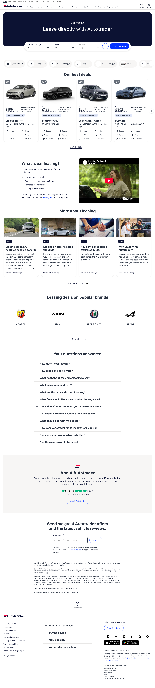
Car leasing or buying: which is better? (62, 435)
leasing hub (48, 197)
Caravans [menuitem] (31, 1)
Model (82, 44)
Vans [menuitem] (9, 1)
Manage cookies (9, 656)
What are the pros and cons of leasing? (63, 392)
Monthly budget (35, 44)
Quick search (57, 639)
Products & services (61, 625)
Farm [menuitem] (43, 1)
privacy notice (75, 550)
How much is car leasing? (55, 363)
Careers (6, 634)
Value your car (64, 7)
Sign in (149, 7)
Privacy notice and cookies (14, 641)
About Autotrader (78, 501)
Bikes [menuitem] (15, 1)
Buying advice (57, 632)
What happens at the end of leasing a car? (65, 378)
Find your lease (119, 46)
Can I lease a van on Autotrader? (59, 442)
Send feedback (114, 628)
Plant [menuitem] (48, 1)
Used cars (30, 7)
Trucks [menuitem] (38, 1)
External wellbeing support (13, 651)
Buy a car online (113, 7)
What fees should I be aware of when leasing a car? (70, 399)
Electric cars (100, 7)
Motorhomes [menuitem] (22, 1)
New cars (40, 7)
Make (56, 44)
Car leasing (88, 7)
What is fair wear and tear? (56, 385)
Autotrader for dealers (62, 647)
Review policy (8, 647)
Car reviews (77, 7)
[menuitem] (30, 7)
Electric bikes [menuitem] (56, 1)
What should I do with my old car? (60, 420)
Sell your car (51, 7)
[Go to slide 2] (151, 63)
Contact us (7, 627)
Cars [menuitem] (5, 1)
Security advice (9, 624)
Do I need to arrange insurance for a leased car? (68, 413)
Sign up (95, 540)
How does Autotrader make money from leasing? (68, 427)
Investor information (11, 637)
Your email (57, 535)
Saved (141, 7)
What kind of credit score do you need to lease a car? (71, 406)
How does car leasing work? (56, 370)
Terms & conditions (10, 644)
